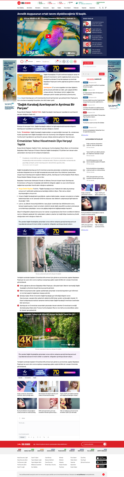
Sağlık (34, 377)
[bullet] (40, 437)
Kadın (59, 8)
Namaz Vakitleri (29, 450)
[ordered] (38, 437)
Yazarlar (84, 8)
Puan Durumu (62, 450)
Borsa (19, 450)
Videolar (76, 8)
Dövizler (61, 460)
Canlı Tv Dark (34, 457)
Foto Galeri (67, 8)
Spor (53, 8)
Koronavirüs (28, 377)
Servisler (29, 8)
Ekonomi (46, 8)
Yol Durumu (90, 450)
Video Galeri (74, 460)
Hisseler (72, 450)
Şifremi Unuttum (85, 462)
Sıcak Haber (74, 467)
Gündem (37, 8)
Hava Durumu (51, 450)
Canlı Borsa (48, 457)
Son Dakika (20, 8)
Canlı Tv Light (21, 467)
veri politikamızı (81, 474)
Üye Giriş (83, 457)
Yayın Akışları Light (36, 460)
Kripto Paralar (102, 450)
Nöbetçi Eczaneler (36, 464)
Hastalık (20, 377)
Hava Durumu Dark (22, 460)
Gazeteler (92, 8)
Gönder (22, 437)
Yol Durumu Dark (21, 464)
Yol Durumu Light (22, 462)
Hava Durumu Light (22, 457)
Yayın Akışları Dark (36, 462)
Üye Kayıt (83, 460)
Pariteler (81, 450)
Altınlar (61, 457)
